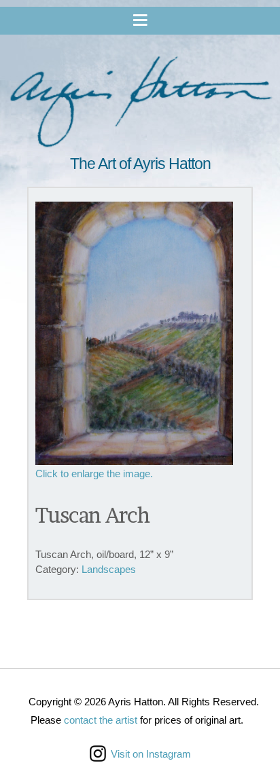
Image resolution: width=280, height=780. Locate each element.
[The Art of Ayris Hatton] (140, 103)
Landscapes (109, 569)
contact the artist (100, 720)
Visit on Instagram (151, 754)
